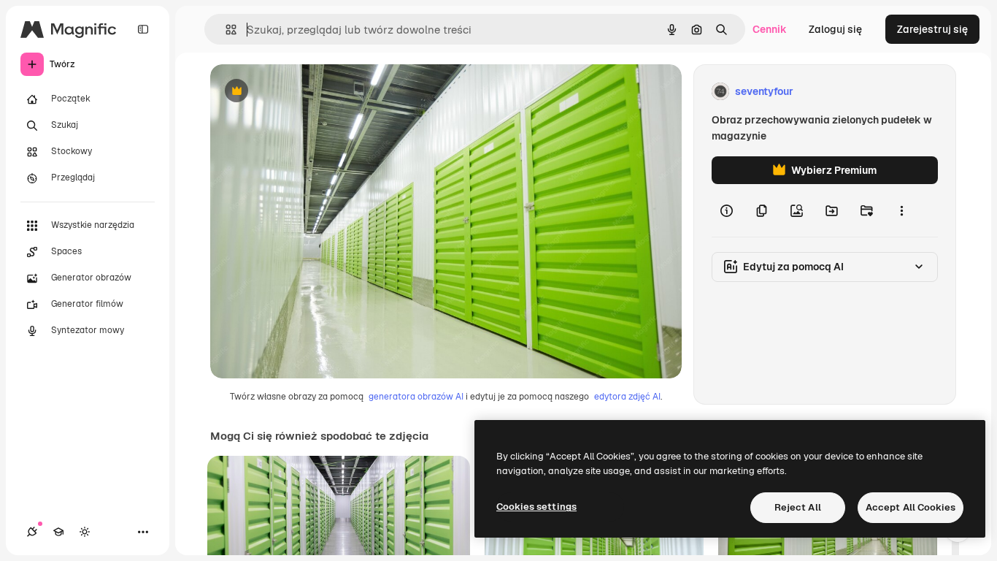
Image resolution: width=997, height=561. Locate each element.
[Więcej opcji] (901, 210)
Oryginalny (311, 92)
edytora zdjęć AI (627, 396)
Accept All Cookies (910, 507)
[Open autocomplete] (225, 29)
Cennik (769, 29)
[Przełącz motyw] (84, 531)
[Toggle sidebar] (143, 29)
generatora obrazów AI (416, 396)
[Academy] (58, 531)
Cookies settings (536, 506)
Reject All (797, 507)
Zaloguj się (835, 29)
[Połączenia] (32, 531)
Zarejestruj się (932, 29)
